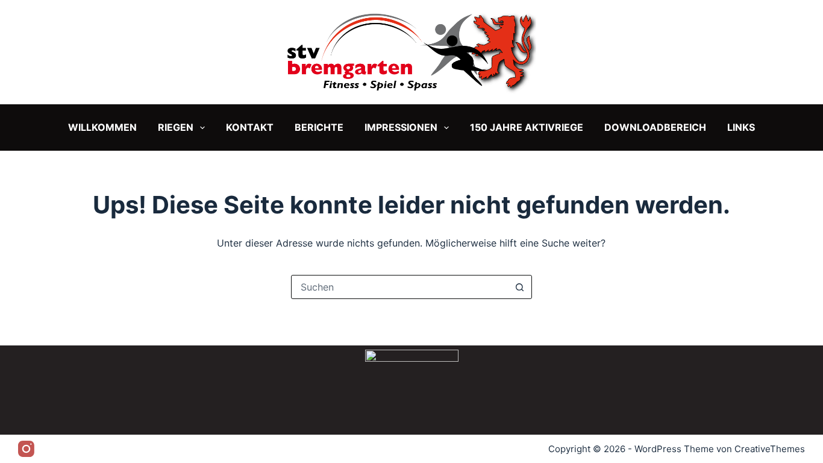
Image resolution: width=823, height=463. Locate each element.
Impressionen (401, 127)
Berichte (319, 127)
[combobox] (400, 287)
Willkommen (102, 127)
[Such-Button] (520, 287)
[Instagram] (26, 449)
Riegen (175, 127)
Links (741, 127)
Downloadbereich (655, 127)
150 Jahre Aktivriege (526, 127)
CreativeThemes (769, 449)
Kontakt (250, 127)
